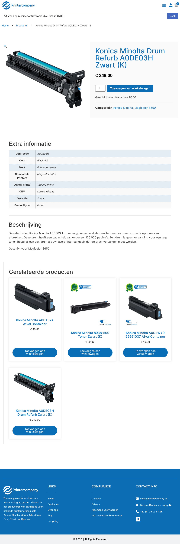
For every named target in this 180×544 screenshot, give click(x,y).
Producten (22, 25)
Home (5, 25)
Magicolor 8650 (145, 107)
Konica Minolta (123, 107)
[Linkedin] (138, 519)
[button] (164, 5)
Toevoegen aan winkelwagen (130, 88)
